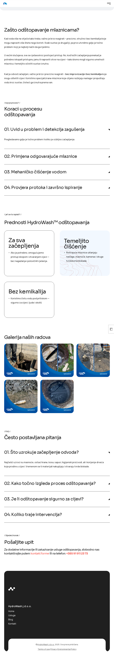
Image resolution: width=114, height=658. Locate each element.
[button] (57, 129)
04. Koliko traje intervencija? (33, 514)
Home (11, 611)
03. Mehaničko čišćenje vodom (35, 172)
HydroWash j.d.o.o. (45, 644)
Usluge (12, 615)
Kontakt (12, 623)
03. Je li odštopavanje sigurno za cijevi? (43, 499)
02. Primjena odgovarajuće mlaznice (40, 156)
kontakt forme (40, 553)
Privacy (53, 649)
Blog (10, 619)
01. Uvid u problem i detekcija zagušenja (44, 129)
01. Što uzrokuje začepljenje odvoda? (41, 452)
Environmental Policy (66, 649)
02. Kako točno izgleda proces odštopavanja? (50, 483)
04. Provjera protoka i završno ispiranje (43, 187)
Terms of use (44, 649)
